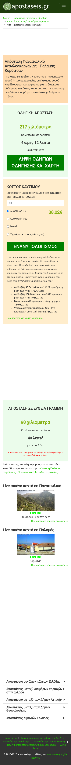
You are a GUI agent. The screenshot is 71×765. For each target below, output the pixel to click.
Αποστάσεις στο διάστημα (16, 741)
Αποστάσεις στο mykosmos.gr (50, 741)
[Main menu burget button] (63, 6)
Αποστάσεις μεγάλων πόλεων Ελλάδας (35, 681)
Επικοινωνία (10, 738)
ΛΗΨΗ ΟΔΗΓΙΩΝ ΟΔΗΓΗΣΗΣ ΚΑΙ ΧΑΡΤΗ (35, 162)
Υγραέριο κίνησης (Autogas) (27, 234)
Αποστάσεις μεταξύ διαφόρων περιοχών (28, 21)
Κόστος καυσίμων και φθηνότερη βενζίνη (42, 738)
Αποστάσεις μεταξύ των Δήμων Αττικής (35, 699)
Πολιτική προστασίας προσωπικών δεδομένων (31, 745)
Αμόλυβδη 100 (18, 218)
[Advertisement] (35, 42)
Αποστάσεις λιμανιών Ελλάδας (35, 718)
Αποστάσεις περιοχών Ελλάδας (30, 18)
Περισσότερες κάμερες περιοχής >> (49, 521)
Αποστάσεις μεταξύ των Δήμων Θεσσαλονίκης (35, 708)
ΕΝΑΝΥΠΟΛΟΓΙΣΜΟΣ (35, 246)
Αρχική (6, 18)
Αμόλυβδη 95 (18, 210)
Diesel (13, 226)
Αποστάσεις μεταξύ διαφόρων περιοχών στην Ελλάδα (35, 690)
